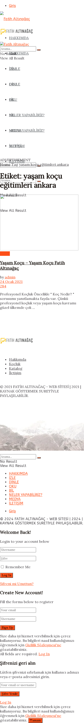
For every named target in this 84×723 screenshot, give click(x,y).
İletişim (15, 373)
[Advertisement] (42, 116)
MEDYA (15, 499)
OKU (12, 486)
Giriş (12, 6)
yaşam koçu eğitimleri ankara (44, 164)
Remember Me (17, 567)
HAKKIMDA (19, 53)
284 (3, 286)
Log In (44, 654)
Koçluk (14, 364)
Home (5, 164)
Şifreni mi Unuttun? (17, 583)
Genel (5, 253)
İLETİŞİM (16, 503)
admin (10, 277)
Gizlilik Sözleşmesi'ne (43, 645)
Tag (14, 164)
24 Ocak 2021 (11, 281)
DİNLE (14, 482)
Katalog (15, 368)
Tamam (35, 720)
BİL (11, 490)
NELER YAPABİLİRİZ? (25, 495)
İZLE (13, 68)
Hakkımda (17, 359)
